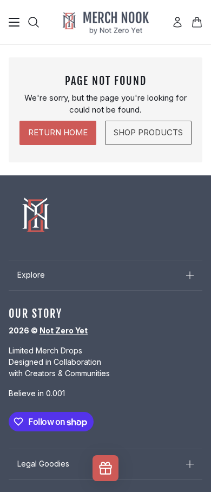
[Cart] (197, 22)
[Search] (33, 22)
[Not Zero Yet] (105, 22)
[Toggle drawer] (14, 22)
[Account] (177, 22)
